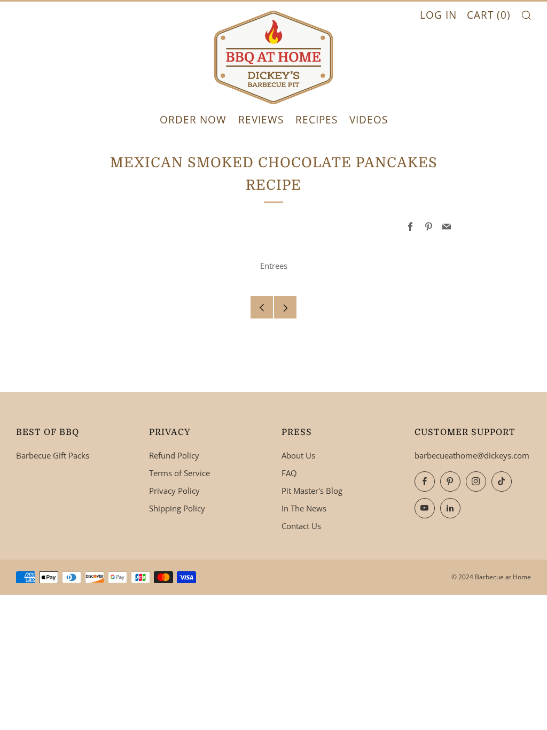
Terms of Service (179, 473)
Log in (438, 15)
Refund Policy (174, 455)
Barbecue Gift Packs (52, 455)
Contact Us (301, 526)
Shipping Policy (177, 508)
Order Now (193, 120)
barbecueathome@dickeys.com (472, 455)
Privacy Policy (174, 490)
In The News (304, 508)
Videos (368, 120)
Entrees (273, 265)
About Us (298, 455)
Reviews (261, 120)
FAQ (289, 473)
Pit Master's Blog (312, 490)
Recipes (316, 120)
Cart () (489, 15)
